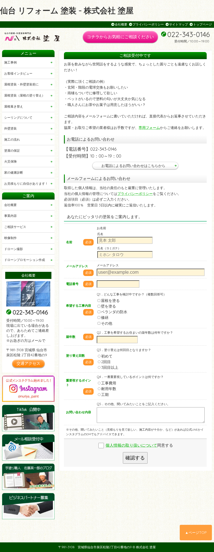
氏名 (100, 234)
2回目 (106, 361)
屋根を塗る (110, 300)
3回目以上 (109, 367)
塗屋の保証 (12, 151)
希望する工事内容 (78, 306)
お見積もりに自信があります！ (26, 184)
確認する (135, 457)
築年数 (70, 337)
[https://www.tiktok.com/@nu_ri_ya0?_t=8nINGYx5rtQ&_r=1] (28, 418)
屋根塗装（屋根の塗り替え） (24, 95)
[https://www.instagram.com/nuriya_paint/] (28, 389)
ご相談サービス (15, 227)
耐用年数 (108, 388)
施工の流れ (12, 139)
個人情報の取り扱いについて (131, 445)
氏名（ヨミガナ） (109, 248)
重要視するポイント (78, 382)
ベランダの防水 (114, 311)
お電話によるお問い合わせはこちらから (133, 165)
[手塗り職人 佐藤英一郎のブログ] (28, 477)
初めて (106, 356)
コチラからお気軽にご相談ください (120, 36)
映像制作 (10, 238)
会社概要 (121, 24)
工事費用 (108, 383)
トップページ (202, 24)
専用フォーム (149, 127)
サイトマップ (178, 24)
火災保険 (10, 161)
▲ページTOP (196, 532)
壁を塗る (108, 306)
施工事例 (10, 62)
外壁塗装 (10, 128)
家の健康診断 (13, 172)
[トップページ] (35, 37)
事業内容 (10, 216)
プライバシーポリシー (148, 24)
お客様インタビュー (18, 73)
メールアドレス (77, 266)
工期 (105, 394)
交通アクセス (28, 363)
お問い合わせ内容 (78, 412)
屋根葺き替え (13, 106)
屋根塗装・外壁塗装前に (21, 84)
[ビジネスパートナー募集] (28, 506)
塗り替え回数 (75, 355)
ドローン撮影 (13, 249)
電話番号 (72, 284)
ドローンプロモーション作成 (24, 260)
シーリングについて (18, 118)
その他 (106, 323)
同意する (139, 445)
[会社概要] (28, 294)
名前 (69, 242)
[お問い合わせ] (28, 447)
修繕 (104, 317)
